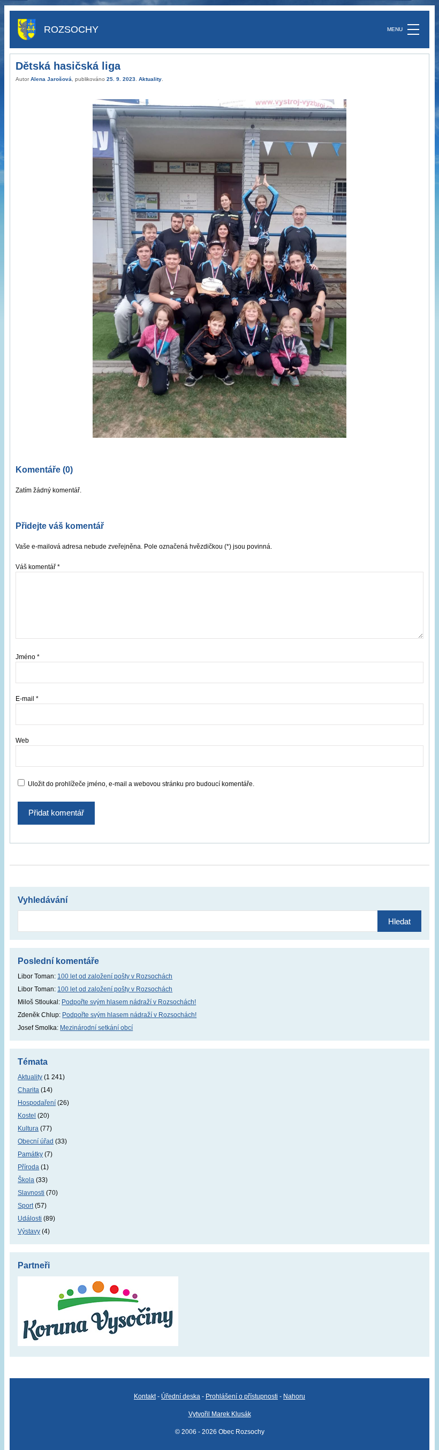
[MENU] (413, 29)
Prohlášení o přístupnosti (242, 1396)
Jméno (28, 657)
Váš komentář (38, 567)
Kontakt (145, 1396)
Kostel (27, 1115)
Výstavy (29, 1231)
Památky (30, 1154)
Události (30, 1218)
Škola (26, 1180)
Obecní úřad (36, 1141)
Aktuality (150, 79)
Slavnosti (31, 1193)
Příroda (28, 1167)
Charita (28, 1090)
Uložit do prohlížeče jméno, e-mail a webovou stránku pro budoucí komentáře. (141, 784)
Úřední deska (180, 1396)
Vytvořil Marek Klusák (219, 1414)
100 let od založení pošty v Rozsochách (114, 976)
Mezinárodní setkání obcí (96, 1028)
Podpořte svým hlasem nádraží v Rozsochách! (129, 1002)
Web (22, 740)
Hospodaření (37, 1103)
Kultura (28, 1128)
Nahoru (294, 1396)
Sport (25, 1205)
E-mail (27, 698)
